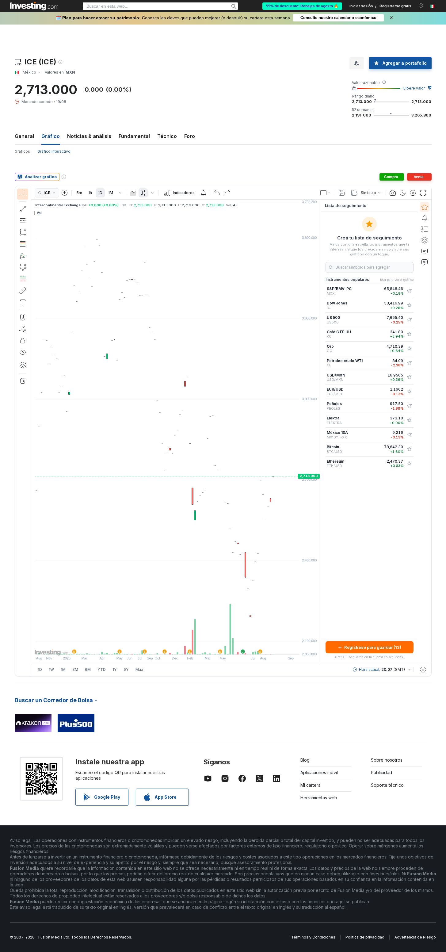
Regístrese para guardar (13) (372, 647)
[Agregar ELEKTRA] (409, 420)
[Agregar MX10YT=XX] (409, 434)
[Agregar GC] (409, 348)
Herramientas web (318, 797)
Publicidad (381, 772)
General (24, 136)
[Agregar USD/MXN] (409, 377)
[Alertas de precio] (203, 192)
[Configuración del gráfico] (412, 192)
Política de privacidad (364, 937)
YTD (101, 669)
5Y (126, 669)
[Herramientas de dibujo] (33, 431)
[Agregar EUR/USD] (409, 391)
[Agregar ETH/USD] (409, 463)
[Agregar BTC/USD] (409, 449)
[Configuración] (423, 669)
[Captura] (392, 192)
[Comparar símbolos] (64, 192)
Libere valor (414, 88)
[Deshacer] (217, 192)
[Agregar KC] (409, 334)
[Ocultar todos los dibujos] (22, 352)
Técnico (167, 136)
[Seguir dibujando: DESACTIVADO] (22, 329)
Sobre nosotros (386, 760)
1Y (114, 669)
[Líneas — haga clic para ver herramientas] (22, 209)
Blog (305, 760)
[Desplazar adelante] (184, 647)
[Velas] (143, 192)
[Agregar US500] (409, 319)
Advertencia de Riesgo (415, 937)
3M (75, 669)
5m (79, 192)
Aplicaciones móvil (319, 772)
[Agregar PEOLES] (409, 406)
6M (88, 669)
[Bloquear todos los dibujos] (22, 340)
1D (100, 192)
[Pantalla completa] (423, 192)
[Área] (133, 192)
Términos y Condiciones (313, 937)
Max (139, 669)
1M (110, 192)
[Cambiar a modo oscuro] (402, 192)
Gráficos (22, 151)
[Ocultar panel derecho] (319, 431)
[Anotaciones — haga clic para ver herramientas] (22, 302)
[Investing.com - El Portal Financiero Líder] (34, 6)
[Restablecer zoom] (192, 647)
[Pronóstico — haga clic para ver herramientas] (22, 279)
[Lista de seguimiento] (424, 207)
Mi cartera (310, 785)
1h (90, 192)
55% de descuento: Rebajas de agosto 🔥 (302, 6)
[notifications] (421, 6)
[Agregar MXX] (409, 291)
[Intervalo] (120, 192)
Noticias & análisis (89, 136)
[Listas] (424, 229)
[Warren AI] (424, 262)
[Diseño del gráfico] (325, 192)
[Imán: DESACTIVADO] (22, 317)
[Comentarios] (424, 251)
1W (51, 669)
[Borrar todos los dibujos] (22, 380)
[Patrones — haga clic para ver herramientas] (22, 267)
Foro (189, 136)
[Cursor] (22, 194)
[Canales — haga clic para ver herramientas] (22, 220)
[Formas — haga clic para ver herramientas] (22, 232)
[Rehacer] (227, 192)
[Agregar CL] (409, 363)
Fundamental (134, 136)
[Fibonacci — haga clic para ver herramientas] (22, 244)
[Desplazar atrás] (176, 647)
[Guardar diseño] (341, 192)
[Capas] (22, 364)
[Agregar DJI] (409, 305)
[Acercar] (168, 647)
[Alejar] (159, 647)
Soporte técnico (387, 785)
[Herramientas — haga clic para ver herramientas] (22, 290)
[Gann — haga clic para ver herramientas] (22, 255)
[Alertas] (424, 218)
